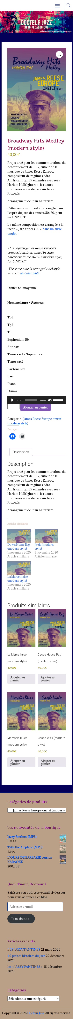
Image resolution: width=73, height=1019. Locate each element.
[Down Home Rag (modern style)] (19, 536)
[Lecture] (12, 400)
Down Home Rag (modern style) (18, 546)
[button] (59, 54)
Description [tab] (20, 452)
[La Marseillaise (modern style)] (19, 568)
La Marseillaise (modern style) (17, 578)
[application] (36, 400)
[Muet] (50, 400)
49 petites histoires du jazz (26, 956)
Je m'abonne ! (21, 919)
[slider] (58, 399)
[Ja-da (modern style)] (46, 536)
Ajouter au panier (35, 407)
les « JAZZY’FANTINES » (25, 966)
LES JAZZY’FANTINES (23, 949)
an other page (29, 273)
